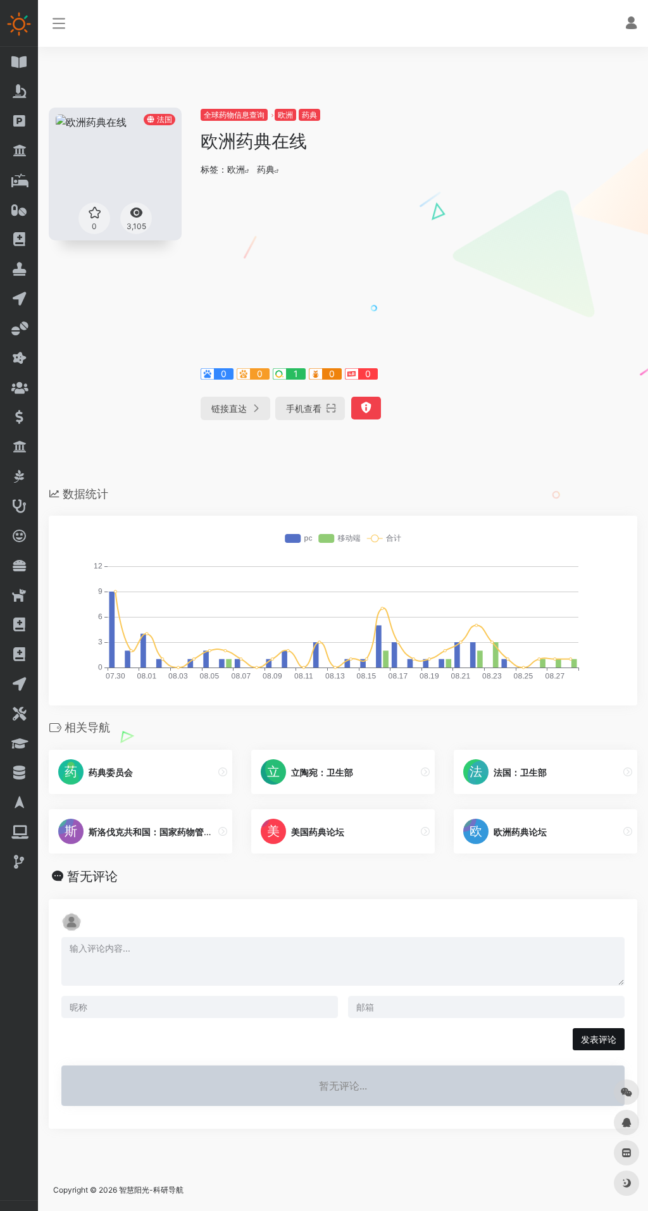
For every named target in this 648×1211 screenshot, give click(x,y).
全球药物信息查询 (234, 115)
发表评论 (598, 1039)
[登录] (631, 24)
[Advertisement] (419, 269)
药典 (309, 115)
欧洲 (285, 115)
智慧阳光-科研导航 (151, 1190)
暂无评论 (92, 876)
